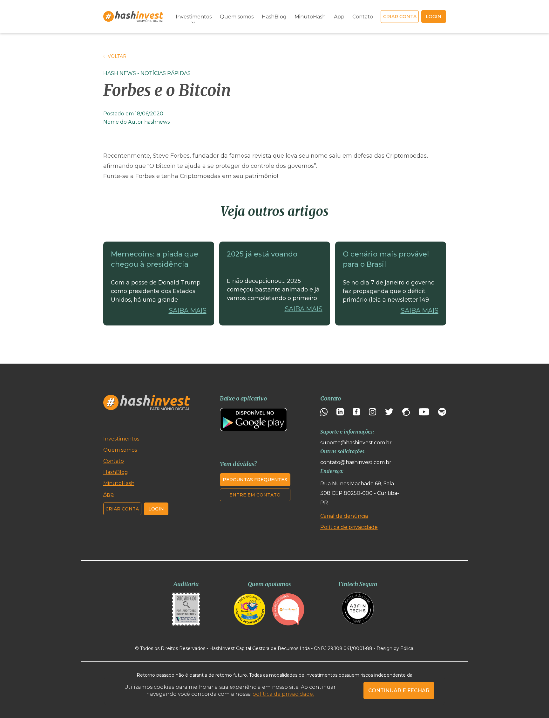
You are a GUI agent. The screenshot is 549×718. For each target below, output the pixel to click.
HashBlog (274, 17)
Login (156, 509)
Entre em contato (255, 495)
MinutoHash (310, 17)
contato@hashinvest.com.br (355, 462)
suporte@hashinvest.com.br (356, 443)
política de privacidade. (283, 694)
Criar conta (400, 16)
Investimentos (121, 439)
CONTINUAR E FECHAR (399, 690)
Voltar (117, 56)
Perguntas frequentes (255, 479)
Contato (362, 17)
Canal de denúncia (344, 516)
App (339, 17)
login (433, 16)
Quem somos (237, 17)
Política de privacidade (349, 527)
